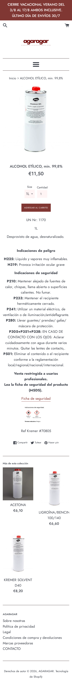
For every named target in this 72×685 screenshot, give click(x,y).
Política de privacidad (19, 626)
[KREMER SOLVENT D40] (18, 553)
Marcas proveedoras (18, 643)
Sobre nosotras (14, 620)
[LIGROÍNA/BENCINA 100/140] (54, 487)
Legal (7, 631)
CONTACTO (12, 648)
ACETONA (18, 504)
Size (29, 187)
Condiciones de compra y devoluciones (32, 637)
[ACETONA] (18, 484)
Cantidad (42, 187)
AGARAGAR (46, 671)
